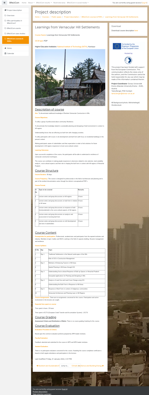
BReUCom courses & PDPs (92, 17)
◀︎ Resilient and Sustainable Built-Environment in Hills (57, 366)
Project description (71, 17)
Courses (45, 17)
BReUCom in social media (77, 3)
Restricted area (59, 3)
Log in (144, 3)
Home (24, 3)
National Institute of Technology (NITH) (72, 47)
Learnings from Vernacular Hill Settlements (121, 17)
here (136, 31)
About (30, 3)
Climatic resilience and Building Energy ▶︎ (88, 366)
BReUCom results (43, 3)
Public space (56, 17)
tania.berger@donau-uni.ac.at (122, 93)
